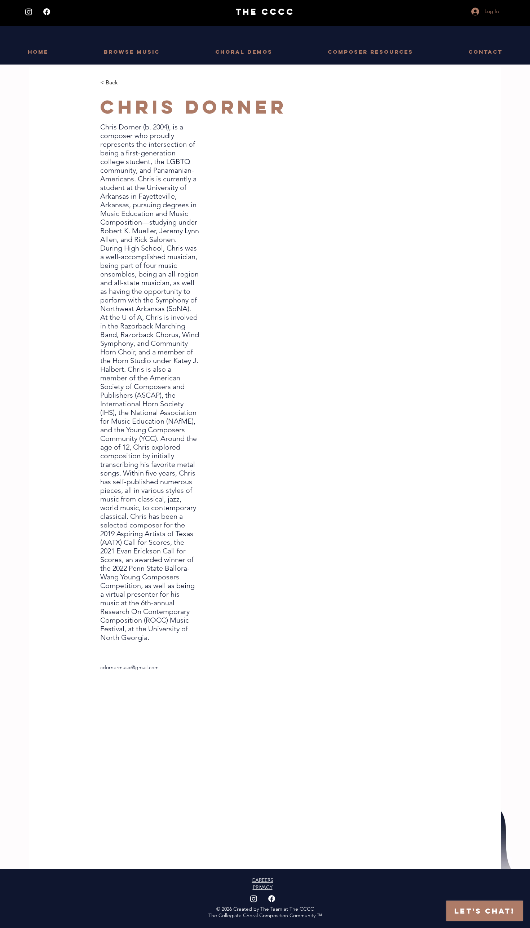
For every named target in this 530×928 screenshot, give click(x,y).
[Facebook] (46, 11)
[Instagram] (28, 11)
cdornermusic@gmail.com (129, 667)
